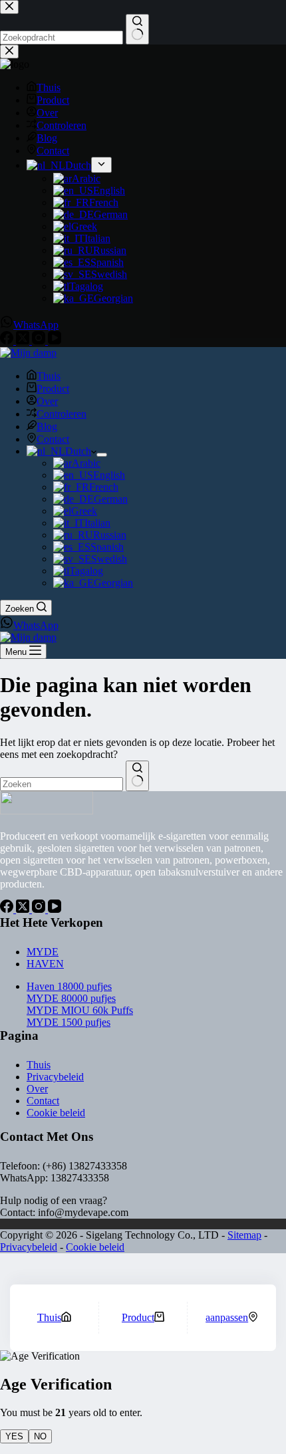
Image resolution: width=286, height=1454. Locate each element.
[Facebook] (8, 909)
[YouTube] (54, 909)
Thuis (49, 376)
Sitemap (244, 1235)
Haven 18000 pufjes (69, 986)
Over (47, 401)
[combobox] (61, 784)
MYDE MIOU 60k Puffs (80, 1010)
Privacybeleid (55, 1076)
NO (40, 1436)
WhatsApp (36, 625)
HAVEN (45, 963)
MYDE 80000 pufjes (71, 998)
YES (14, 1436)
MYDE (43, 951)
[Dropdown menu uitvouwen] (101, 455)
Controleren (61, 414)
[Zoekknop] (137, 776)
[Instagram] (40, 909)
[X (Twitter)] (24, 909)
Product (53, 388)
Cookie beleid (56, 1112)
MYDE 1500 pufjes (68, 1022)
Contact (53, 439)
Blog (47, 426)
